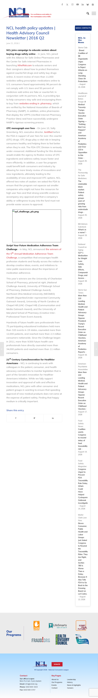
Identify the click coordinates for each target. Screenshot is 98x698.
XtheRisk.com (24, 65)
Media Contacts (83, 28)
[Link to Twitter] (67, 4)
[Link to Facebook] (62, 4)
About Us (55, 679)
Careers (70, 688)
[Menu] (92, 13)
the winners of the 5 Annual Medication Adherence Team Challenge (33, 253)
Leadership (71, 679)
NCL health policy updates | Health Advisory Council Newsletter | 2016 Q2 (30, 33)
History (70, 682)
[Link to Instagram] (72, 4)
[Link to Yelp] (93, 4)
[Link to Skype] (88, 4)
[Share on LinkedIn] (53, 418)
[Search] (86, 13)
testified (48, 132)
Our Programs (57, 682)
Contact (54, 688)
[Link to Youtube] (77, 4)
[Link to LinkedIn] (83, 4)
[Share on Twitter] (34, 418)
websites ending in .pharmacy (35, 103)
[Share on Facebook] (16, 418)
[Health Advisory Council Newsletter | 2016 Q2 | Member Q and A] (2, 349)
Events (54, 685)
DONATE (57, 664)
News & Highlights (74, 685)
